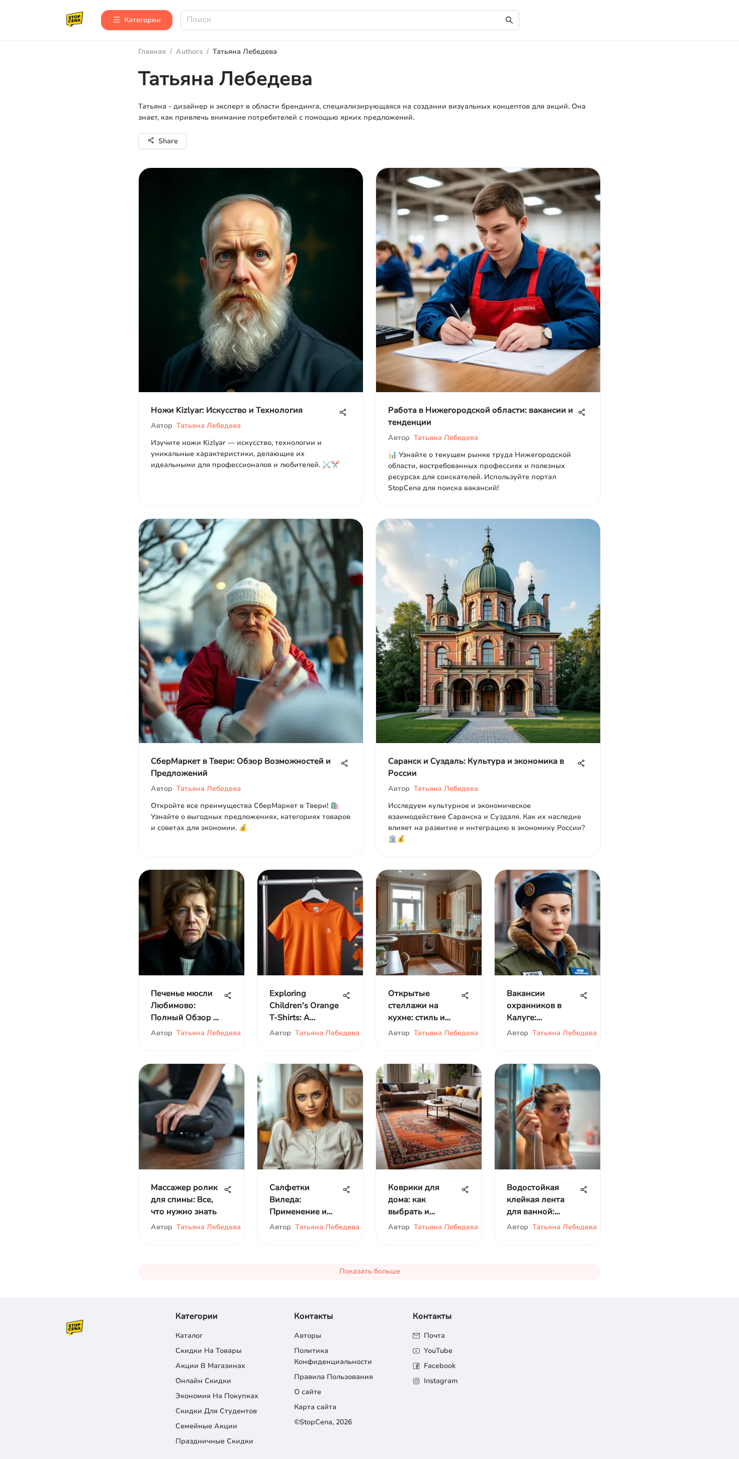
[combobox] (345, 20)
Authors (189, 51)
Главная (152, 51)
